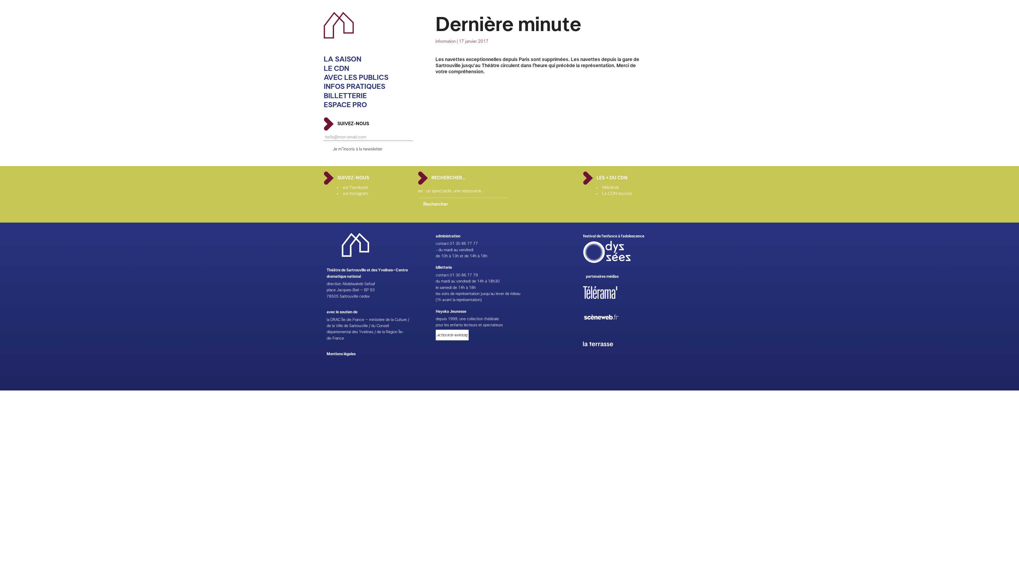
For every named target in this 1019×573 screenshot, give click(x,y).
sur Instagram (355, 194)
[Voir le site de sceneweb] (606, 328)
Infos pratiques (354, 87)
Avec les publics (356, 78)
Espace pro (345, 105)
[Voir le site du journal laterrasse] (602, 352)
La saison (342, 59)
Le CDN (336, 69)
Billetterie (345, 96)
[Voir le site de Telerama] (605, 301)
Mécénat (610, 187)
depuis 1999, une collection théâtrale (467, 319)
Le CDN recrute (617, 194)
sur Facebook (355, 187)
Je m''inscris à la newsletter (357, 149)
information (445, 41)
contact (442, 244)
